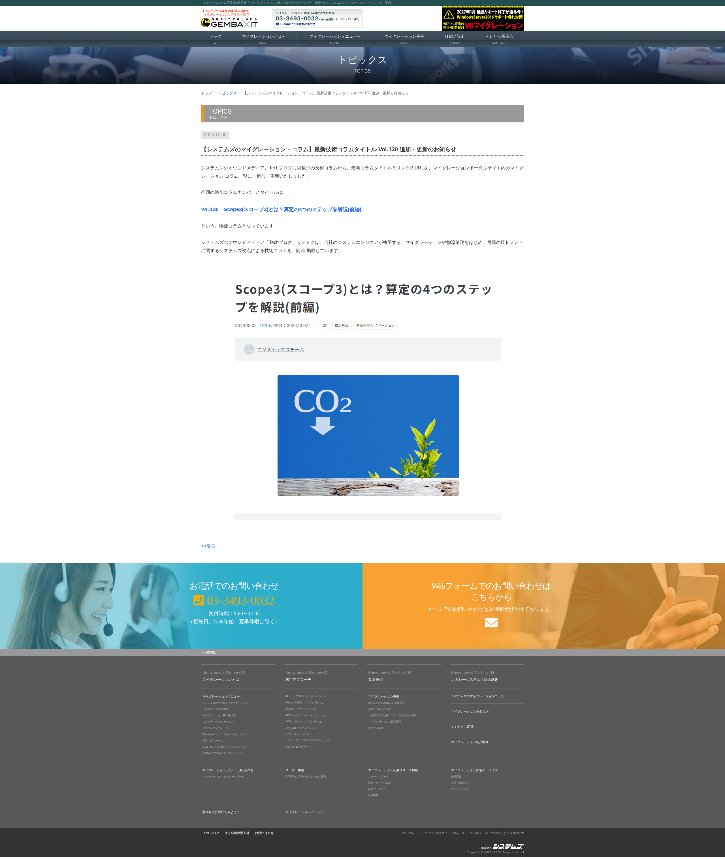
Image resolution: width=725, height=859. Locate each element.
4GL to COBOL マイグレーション (305, 702)
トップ (215, 39)
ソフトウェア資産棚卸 (215, 709)
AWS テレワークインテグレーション (306, 715)
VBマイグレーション (214, 740)
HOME (210, 652)
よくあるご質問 (462, 726)
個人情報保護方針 (237, 833)
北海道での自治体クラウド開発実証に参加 (392, 715)
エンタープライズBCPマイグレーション (308, 740)
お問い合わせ (264, 833)
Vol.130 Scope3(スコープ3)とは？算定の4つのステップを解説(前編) (281, 209)
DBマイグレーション (297, 734)
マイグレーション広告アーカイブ (474, 770)
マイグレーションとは (262, 39)
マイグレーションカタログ (470, 711)
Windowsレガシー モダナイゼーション (224, 734)
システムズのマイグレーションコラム (477, 696)
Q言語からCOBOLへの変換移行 (386, 702)
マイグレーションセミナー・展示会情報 (227, 770)
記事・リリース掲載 (379, 782)
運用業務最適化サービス (299, 746)
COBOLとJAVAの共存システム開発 (305, 776)
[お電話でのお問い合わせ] (181, 606)
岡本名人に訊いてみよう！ (221, 812)
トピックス (227, 93)
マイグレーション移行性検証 (219, 715)
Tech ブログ (210, 833)
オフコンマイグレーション (217, 728)
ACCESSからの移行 (380, 709)
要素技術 (389, 676)
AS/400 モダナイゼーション (301, 708)
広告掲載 (373, 795)
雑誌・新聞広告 (460, 782)
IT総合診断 (455, 39)
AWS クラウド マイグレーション (304, 721)
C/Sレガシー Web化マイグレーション (224, 746)
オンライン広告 (460, 789)
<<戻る (208, 546)
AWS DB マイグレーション (301, 727)
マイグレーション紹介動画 (470, 742)
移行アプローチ (307, 676)
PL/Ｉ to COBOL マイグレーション (305, 696)
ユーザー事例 (294, 770)
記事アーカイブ (377, 789)
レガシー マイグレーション (218, 721)
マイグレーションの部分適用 (384, 721)
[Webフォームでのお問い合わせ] (543, 606)
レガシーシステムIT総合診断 (475, 676)
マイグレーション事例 (404, 39)
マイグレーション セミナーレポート (223, 776)
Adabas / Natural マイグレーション (223, 753)
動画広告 (456, 776)
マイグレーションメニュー (333, 39)
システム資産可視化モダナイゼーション (225, 702)
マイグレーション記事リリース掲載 (393, 770)
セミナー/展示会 (499, 39)
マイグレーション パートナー (306, 812)
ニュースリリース (378, 776)
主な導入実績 (375, 728)
